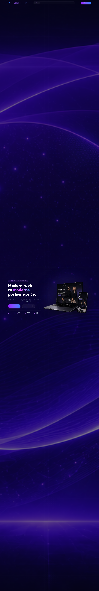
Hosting (59, 2)
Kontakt (71, 2)
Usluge (42, 2)
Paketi (54, 2)
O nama (65, 2)
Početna (37, 2)
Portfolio (48, 2)
